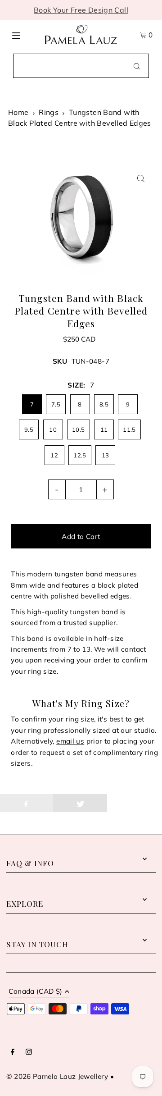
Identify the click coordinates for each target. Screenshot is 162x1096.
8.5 (103, 404)
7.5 (55, 404)
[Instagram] (29, 1052)
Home (18, 112)
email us (70, 741)
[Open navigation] (23, 35)
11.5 (129, 429)
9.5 (28, 429)
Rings (48, 112)
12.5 (79, 455)
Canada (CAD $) (35, 992)
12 (54, 455)
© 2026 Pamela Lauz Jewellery (57, 1076)
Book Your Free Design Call (81, 9)
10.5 (78, 429)
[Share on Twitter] (80, 803)
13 (105, 455)
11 (104, 429)
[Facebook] (12, 1052)
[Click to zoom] (141, 178)
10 (53, 429)
